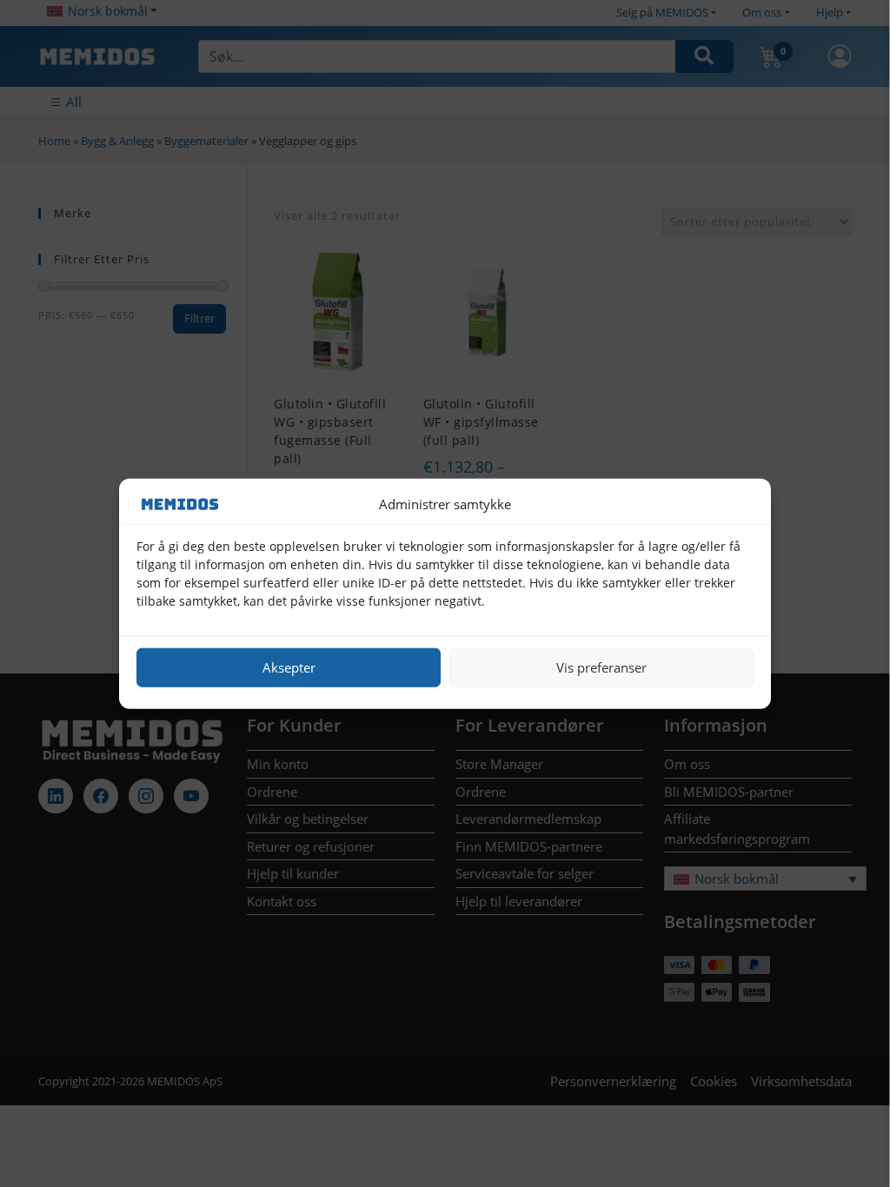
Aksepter (288, 667)
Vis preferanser (601, 667)
